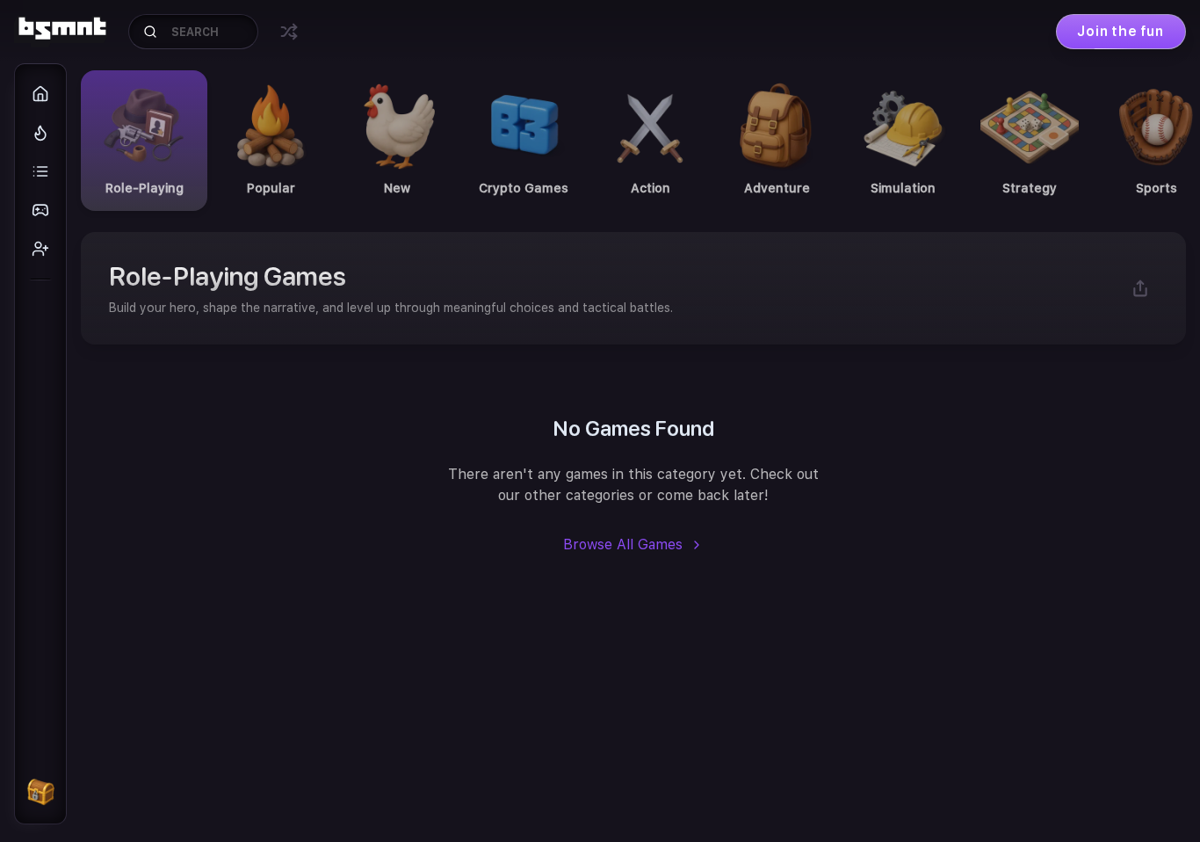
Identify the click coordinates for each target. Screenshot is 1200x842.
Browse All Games (623, 544)
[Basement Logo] (60, 31)
